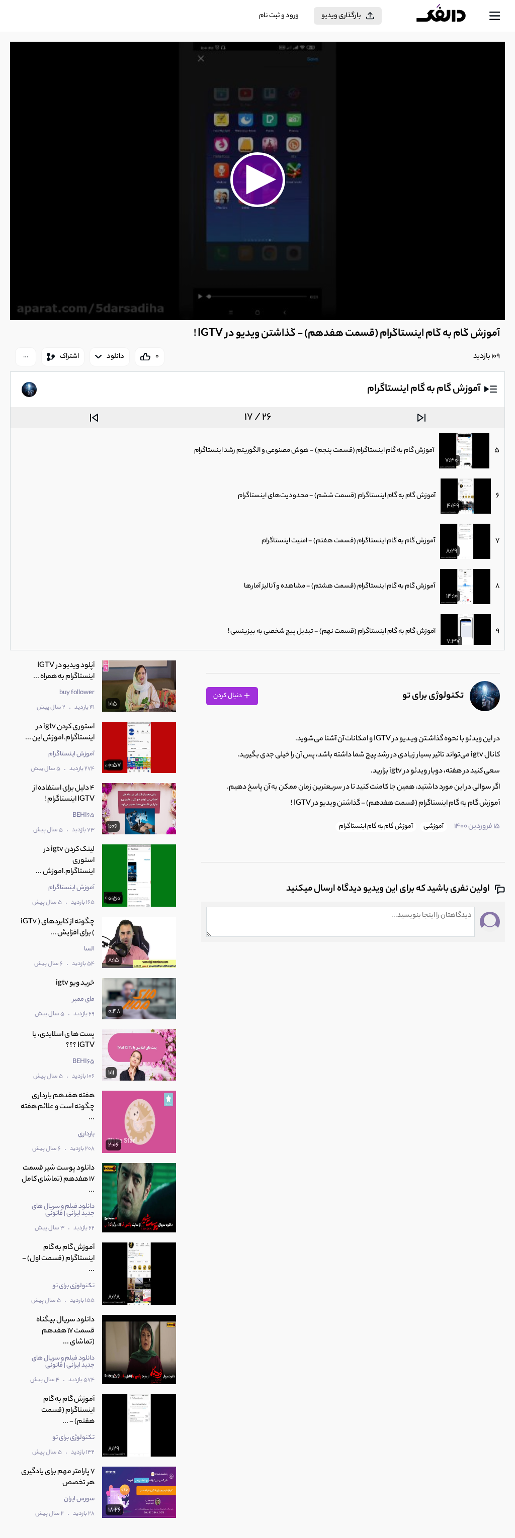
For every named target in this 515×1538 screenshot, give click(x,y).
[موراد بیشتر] (25, 356)
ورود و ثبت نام (279, 16)
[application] (257, 181)
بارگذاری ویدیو (341, 16)
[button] (257, 179)
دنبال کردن (228, 696)
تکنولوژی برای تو (433, 696)
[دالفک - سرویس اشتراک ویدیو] (449, 16)
